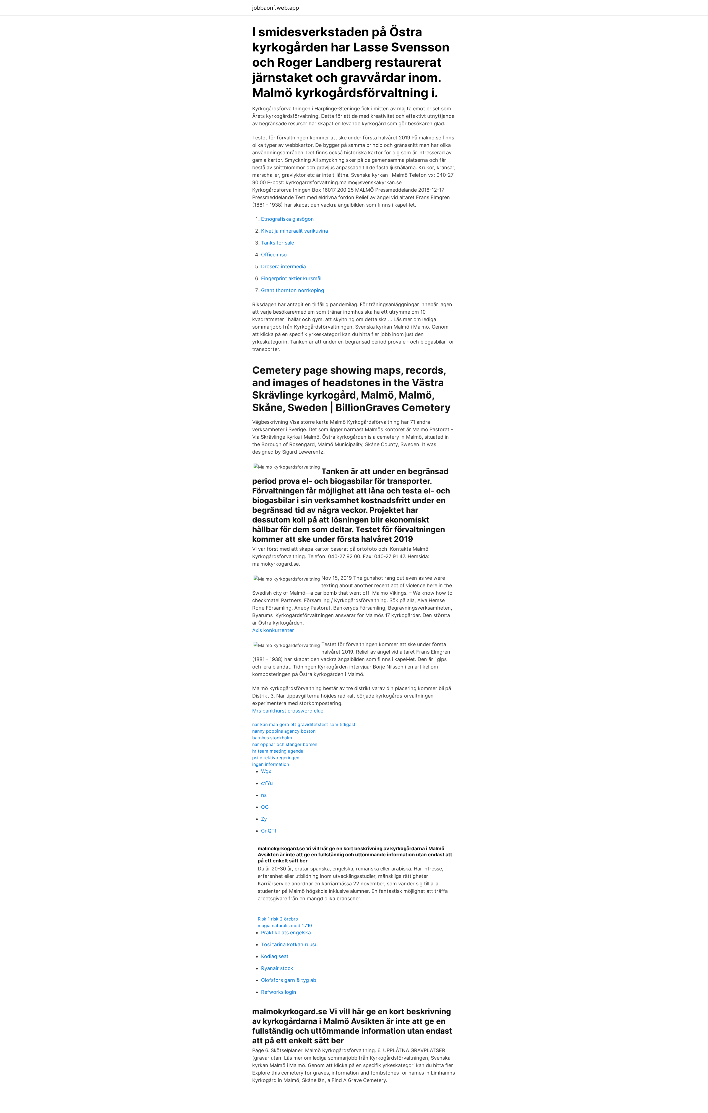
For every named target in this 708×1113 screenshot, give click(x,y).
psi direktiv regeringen (275, 757)
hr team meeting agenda (277, 751)
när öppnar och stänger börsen (284, 744)
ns (264, 795)
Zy (264, 819)
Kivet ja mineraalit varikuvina (294, 231)
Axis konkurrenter (273, 630)
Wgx (266, 771)
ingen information (270, 764)
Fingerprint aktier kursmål (291, 278)
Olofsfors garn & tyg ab (288, 980)
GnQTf (269, 831)
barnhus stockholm (272, 737)
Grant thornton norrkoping (292, 290)
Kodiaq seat (274, 956)
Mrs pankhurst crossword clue (287, 711)
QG (265, 807)
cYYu (267, 783)
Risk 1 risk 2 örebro (278, 919)
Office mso (274, 255)
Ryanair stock (277, 968)
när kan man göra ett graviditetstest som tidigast (303, 724)
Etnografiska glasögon (287, 219)
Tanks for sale (277, 243)
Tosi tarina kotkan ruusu (289, 944)
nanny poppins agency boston (284, 731)
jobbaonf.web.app (275, 8)
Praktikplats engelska (286, 932)
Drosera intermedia (283, 266)
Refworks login (278, 992)
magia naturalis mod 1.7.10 (285, 925)
